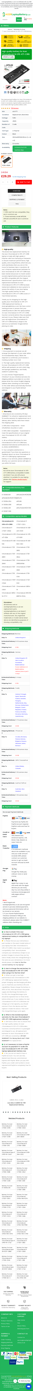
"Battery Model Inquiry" (19, 479)
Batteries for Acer (19, 29)
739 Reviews (15, 108)
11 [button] (27, 1112)
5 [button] (12, 1112)
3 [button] (8, 1112)
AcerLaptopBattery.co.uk (18, 1376)
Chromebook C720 (8, 547)
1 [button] (3, 1112)
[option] (16, 74)
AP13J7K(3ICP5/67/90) (24, 508)
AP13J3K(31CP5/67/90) (9, 498)
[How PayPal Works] (16, 1362)
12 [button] (29, 1112)
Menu (6, 25)
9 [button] (22, 1112)
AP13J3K (19, 501)
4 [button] (10, 1112)
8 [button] (20, 1112)
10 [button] (24, 1112)
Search (19, 19)
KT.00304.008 (6, 505)
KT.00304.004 (6, 501)
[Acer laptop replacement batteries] (16, 14)
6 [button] (15, 1112)
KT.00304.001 (6, 508)
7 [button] (17, 1112)
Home (10, 29)
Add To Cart (25, 182)
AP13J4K (19, 505)
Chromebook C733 (8, 573)
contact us (27, 459)
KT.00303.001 (6, 495)
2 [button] (5, 1112)
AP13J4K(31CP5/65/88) (24, 495)
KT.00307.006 (6, 511)
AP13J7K (19, 498)
